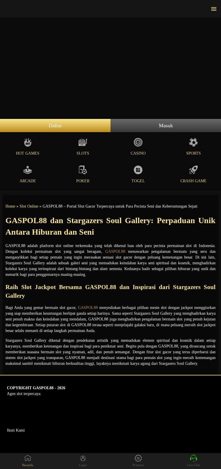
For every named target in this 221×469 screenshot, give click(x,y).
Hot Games (27, 153)
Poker (82, 181)
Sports (193, 153)
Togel (138, 181)
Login (83, 465)
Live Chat (193, 465)
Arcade (28, 181)
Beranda (27, 465)
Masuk (166, 125)
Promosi (138, 465)
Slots (83, 153)
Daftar (55, 125)
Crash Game (193, 181)
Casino (138, 153)
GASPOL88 (115, 251)
